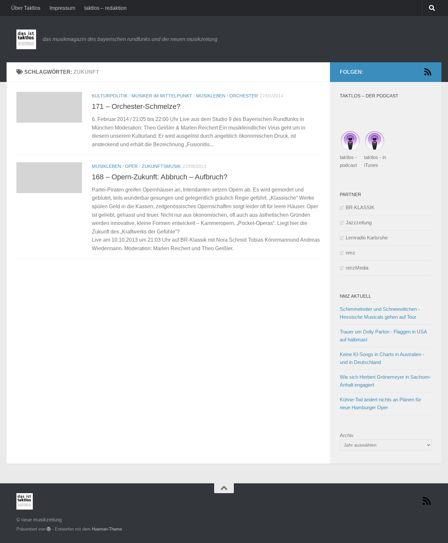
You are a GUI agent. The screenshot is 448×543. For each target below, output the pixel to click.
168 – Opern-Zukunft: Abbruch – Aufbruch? (159, 177)
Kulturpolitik (110, 95)
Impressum (62, 8)
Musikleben (210, 95)
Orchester (243, 95)
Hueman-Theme (107, 529)
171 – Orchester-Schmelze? (136, 106)
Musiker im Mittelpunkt (162, 95)
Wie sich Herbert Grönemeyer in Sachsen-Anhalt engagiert (385, 381)
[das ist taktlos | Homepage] (26, 39)
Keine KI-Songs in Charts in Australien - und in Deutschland (382, 358)
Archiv (347, 435)
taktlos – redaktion (105, 8)
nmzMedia (357, 268)
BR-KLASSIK (360, 207)
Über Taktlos (25, 8)
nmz (350, 252)
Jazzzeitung (359, 222)
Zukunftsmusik (161, 166)
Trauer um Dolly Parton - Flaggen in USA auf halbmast (383, 335)
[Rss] (428, 72)
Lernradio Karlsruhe (367, 237)
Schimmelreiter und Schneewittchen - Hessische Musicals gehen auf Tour (380, 313)
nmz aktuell (355, 296)
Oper (131, 166)
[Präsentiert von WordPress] (49, 529)
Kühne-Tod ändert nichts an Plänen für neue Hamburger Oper (380, 403)
